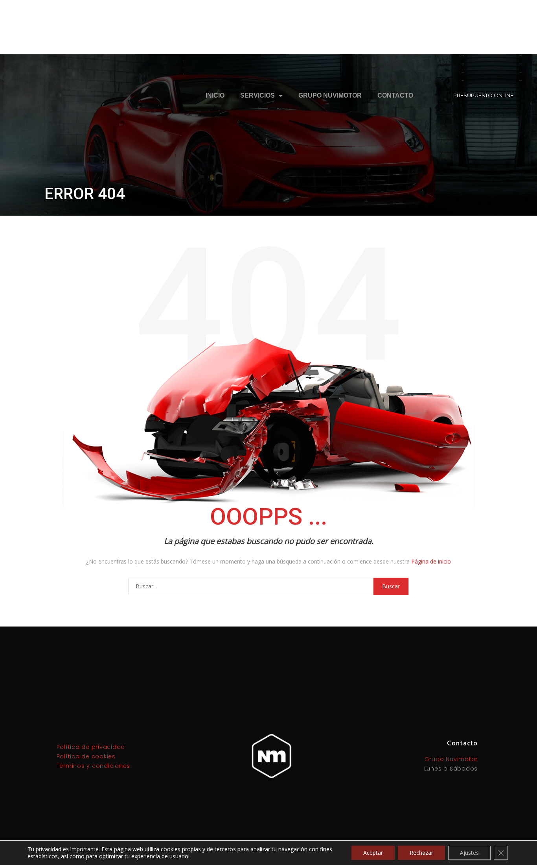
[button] (483, 95)
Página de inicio (431, 561)
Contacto (395, 95)
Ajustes (469, 852)
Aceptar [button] (373, 852)
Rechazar (421, 852)
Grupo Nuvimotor (330, 95)
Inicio (215, 95)
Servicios (257, 95)
